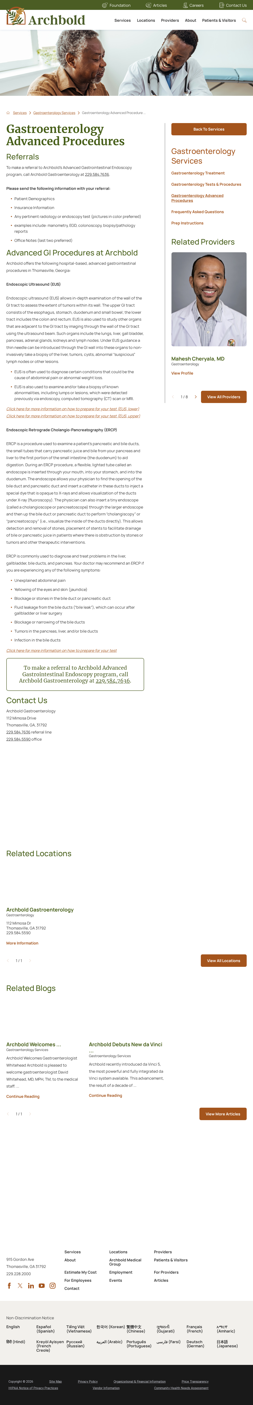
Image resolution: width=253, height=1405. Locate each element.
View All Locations (223, 960)
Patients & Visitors (219, 20)
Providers (170, 20)
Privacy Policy (88, 1381)
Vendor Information (106, 1388)
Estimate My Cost (80, 1272)
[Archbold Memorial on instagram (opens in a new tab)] (53, 1286)
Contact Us (236, 5)
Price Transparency (195, 1381)
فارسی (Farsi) (169, 1341)
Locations (146, 20)
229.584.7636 (97, 174)
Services (122, 20)
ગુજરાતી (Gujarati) (166, 1329)
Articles (160, 5)
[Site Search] (244, 20)
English (13, 1326)
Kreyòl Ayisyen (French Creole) (50, 1346)
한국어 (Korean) (110, 1326)
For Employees (78, 1280)
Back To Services (209, 129)
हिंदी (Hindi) (15, 1341)
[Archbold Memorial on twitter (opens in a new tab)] (20, 1286)
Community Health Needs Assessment (181, 1388)
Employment (120, 1272)
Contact (71, 1288)
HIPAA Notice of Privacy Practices (33, 1388)
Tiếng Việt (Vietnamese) (79, 1329)
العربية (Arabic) (109, 1341)
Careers (197, 5)
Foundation (120, 5)
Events (115, 1280)
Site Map (55, 1381)
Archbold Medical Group (125, 1262)
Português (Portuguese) (139, 1344)
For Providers (166, 1272)
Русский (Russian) (75, 1344)
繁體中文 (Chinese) (135, 1329)
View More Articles (223, 1114)
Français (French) (195, 1329)
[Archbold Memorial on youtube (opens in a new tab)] (42, 1286)
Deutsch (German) (196, 1344)
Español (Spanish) (45, 1329)
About (190, 20)
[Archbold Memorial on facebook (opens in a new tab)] (9, 1286)
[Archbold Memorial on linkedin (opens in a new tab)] (31, 1286)
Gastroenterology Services (54, 112)
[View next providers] (195, 396)
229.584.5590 (18, 739)
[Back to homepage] (8, 113)
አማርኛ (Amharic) (226, 1329)
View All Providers (223, 396)
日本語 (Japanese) (227, 1344)
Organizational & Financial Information (140, 1381)
